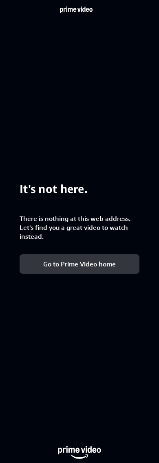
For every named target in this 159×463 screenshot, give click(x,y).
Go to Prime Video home (79, 264)
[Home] (76, 9)
